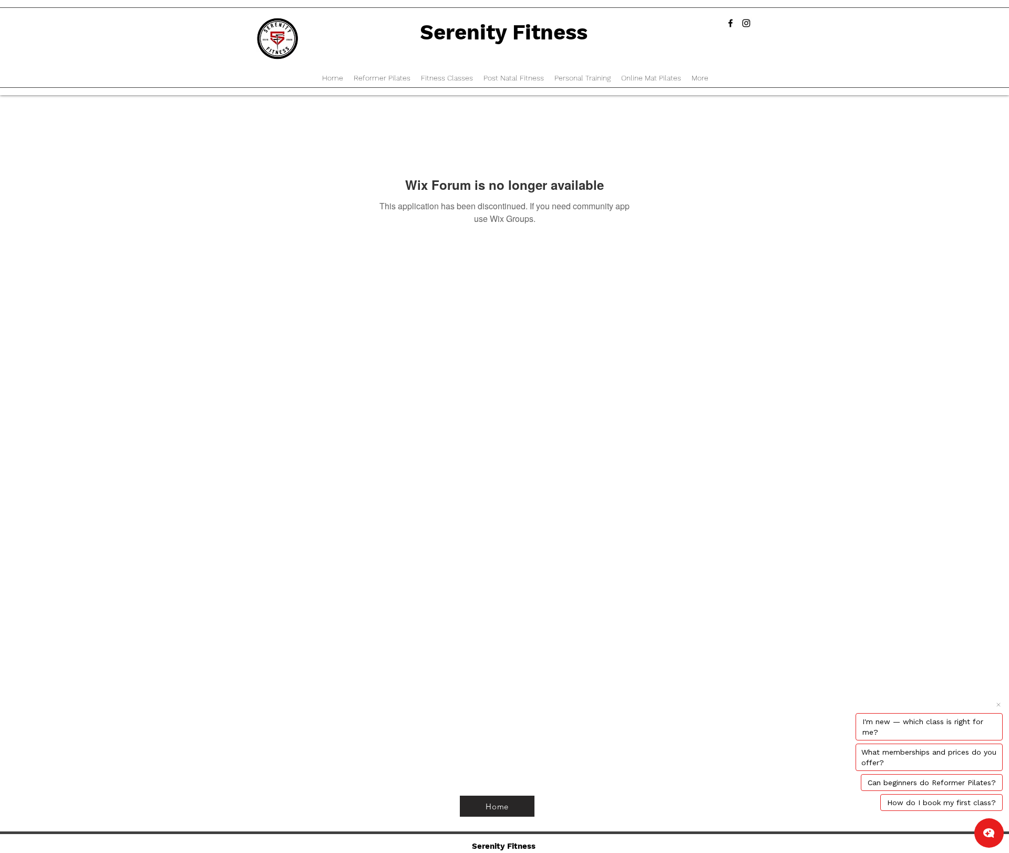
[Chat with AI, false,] (989, 833)
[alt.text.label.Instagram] (746, 23)
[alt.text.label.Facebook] (730, 23)
